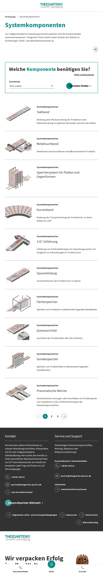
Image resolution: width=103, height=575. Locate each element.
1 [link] (46, 417)
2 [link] (52, 417)
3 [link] (58, 417)
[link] (38, 416)
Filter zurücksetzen (84, 74)
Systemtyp (14, 81)
